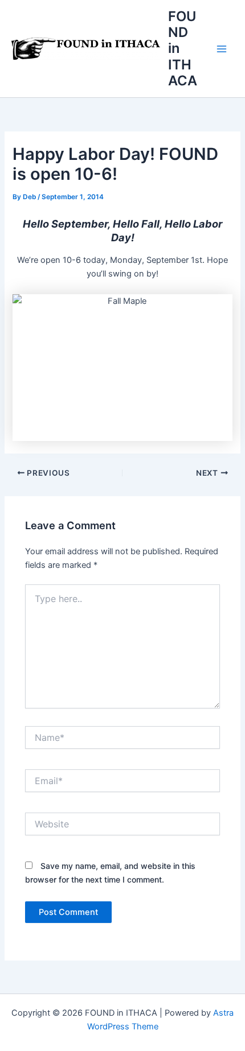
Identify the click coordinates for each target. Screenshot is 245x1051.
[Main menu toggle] (222, 49)
